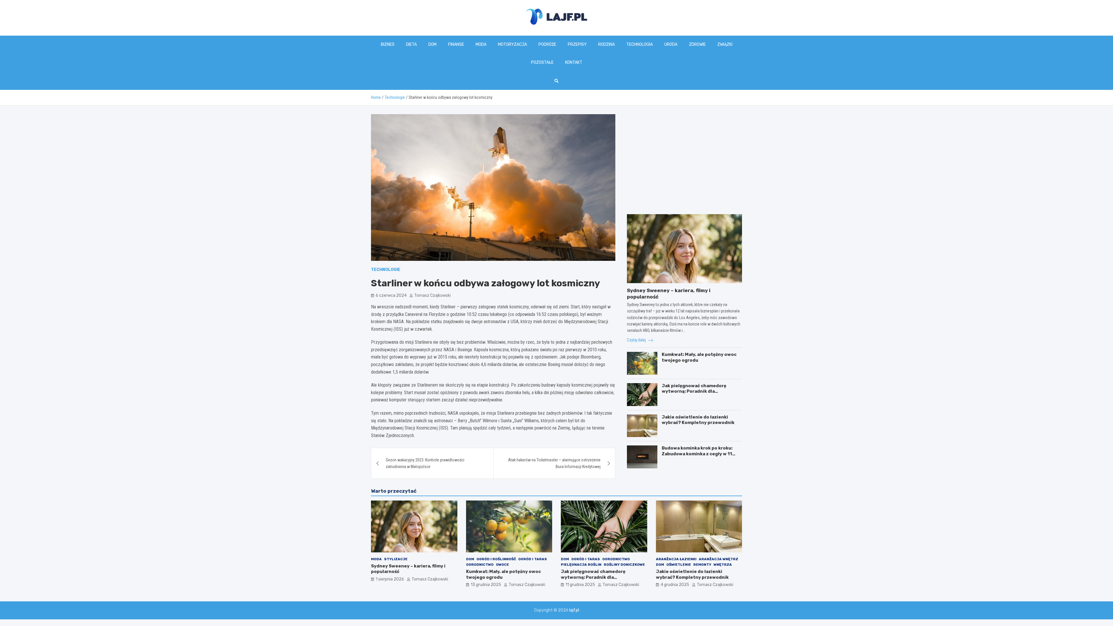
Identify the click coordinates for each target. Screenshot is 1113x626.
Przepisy (577, 44)
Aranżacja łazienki (676, 559)
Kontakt (573, 62)
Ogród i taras (532, 559)
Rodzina (606, 44)
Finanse (456, 44)
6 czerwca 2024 (391, 295)
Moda (481, 44)
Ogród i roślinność (496, 559)
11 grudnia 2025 (580, 584)
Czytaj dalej (637, 340)
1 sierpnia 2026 (390, 579)
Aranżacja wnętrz (718, 559)
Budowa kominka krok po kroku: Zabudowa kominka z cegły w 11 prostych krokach (697, 453)
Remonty (702, 565)
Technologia (639, 44)
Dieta (411, 44)
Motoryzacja (512, 44)
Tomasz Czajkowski (432, 295)
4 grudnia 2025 (675, 584)
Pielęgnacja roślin (581, 565)
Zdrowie (697, 44)
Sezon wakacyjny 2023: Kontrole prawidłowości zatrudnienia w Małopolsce (425, 463)
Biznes (387, 44)
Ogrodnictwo (480, 565)
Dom (432, 44)
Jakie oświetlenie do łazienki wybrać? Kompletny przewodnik (698, 419)
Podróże (547, 44)
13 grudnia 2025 (486, 584)
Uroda (670, 44)
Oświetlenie (678, 565)
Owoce (502, 565)
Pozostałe (542, 62)
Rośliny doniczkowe (624, 565)
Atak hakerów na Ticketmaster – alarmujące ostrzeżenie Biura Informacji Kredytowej (554, 463)
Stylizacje (396, 559)
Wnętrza (723, 565)
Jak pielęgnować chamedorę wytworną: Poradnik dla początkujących (694, 391)
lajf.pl (574, 610)
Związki (724, 44)
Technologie (385, 269)
